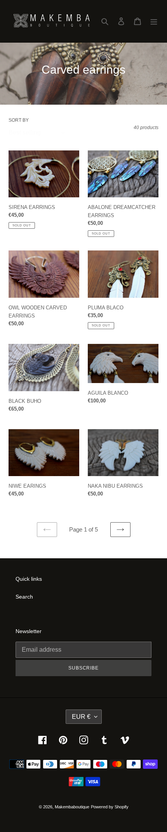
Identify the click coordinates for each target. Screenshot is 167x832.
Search (24, 597)
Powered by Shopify (110, 806)
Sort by (19, 120)
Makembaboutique (72, 806)
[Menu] (154, 21)
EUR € (81, 716)
